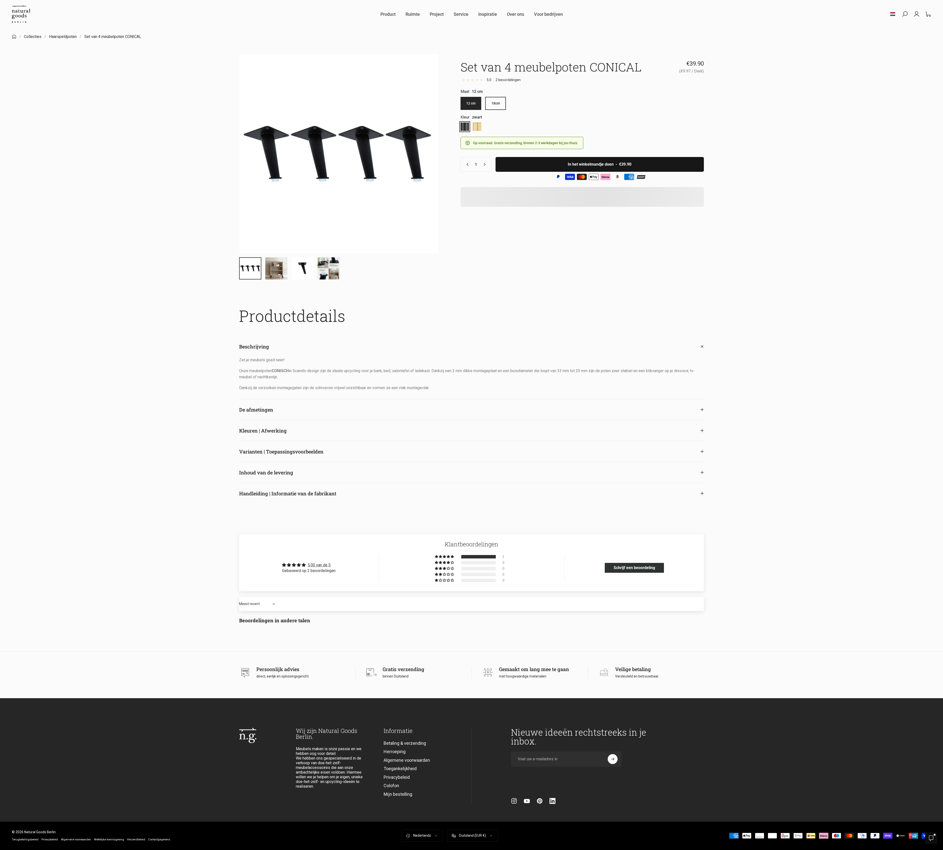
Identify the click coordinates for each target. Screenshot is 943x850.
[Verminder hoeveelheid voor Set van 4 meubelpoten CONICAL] (466, 164)
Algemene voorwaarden (407, 760)
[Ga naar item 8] (302, 268)
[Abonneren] (613, 759)
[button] (445, 556)
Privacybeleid (397, 777)
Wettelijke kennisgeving (109, 839)
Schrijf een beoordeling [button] (634, 567)
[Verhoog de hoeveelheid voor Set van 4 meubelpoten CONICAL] (485, 164)
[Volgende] (425, 166)
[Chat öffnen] (931, 838)
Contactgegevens (159, 839)
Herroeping (395, 751)
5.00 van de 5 (319, 565)
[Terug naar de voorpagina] (14, 37)
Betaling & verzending (405, 743)
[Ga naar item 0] (250, 268)
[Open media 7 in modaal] (338, 153)
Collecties (32, 36)
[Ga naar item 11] (329, 268)
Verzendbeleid (136, 839)
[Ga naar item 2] (276, 268)
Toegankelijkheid (400, 768)
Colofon (391, 785)
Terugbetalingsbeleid (25, 839)
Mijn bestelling (398, 794)
